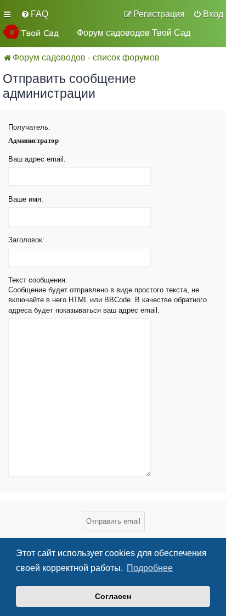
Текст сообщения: (37, 280)
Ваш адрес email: (37, 159)
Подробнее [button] (150, 568)
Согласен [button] (113, 596)
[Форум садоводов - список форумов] (35, 32)
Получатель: (29, 127)
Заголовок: (26, 240)
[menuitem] (34, 14)
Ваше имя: (25, 199)
